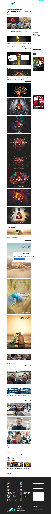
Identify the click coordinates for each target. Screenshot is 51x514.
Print (21, 9)
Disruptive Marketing (18, 9)
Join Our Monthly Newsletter (37, 49)
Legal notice (29, 260)
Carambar (16, 43)
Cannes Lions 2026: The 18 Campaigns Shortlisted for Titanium (37, 68)
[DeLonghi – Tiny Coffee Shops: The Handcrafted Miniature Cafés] (38, 102)
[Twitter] (42, 0)
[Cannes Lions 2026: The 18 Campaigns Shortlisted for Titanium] (38, 64)
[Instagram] (39, 0)
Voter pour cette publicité (28, 48)
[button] (43, 7)
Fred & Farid (23, 457)
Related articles (9, 460)
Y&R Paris (17, 237)
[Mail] (41, 0)
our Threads (23, 510)
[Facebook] (38, 0)
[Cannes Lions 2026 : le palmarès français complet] (11, 464)
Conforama (18, 395)
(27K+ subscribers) (36, 33)
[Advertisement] (38, 20)
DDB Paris (28, 77)
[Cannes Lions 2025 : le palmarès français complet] (19, 464)
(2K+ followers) (36, 35)
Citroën (12, 457)
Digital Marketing (13, 9)
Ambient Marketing (9, 9)
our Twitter (20, 510)
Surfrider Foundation (13, 458)
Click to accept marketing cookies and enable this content (19, 90)
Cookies (22, 260)
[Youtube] (43, 0)
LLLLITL (16, 30)
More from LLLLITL (14, 460)
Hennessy (26, 457)
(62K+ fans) (36, 36)
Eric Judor (20, 457)
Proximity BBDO (8, 458)
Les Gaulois (28, 457)
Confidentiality (25, 260)
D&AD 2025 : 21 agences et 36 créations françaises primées (27, 468)
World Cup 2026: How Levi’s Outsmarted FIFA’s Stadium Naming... (13, 496)
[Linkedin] (40, 0)
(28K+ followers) (36, 34)
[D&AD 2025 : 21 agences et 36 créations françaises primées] (27, 464)
